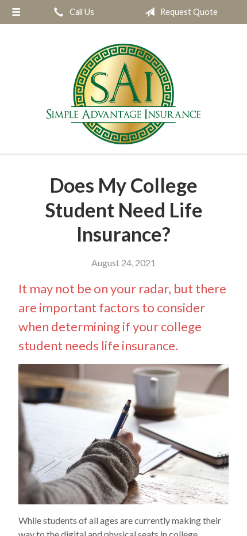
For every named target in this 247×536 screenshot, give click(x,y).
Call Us (81, 12)
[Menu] (16, 12)
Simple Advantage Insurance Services (123, 94)
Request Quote (188, 12)
